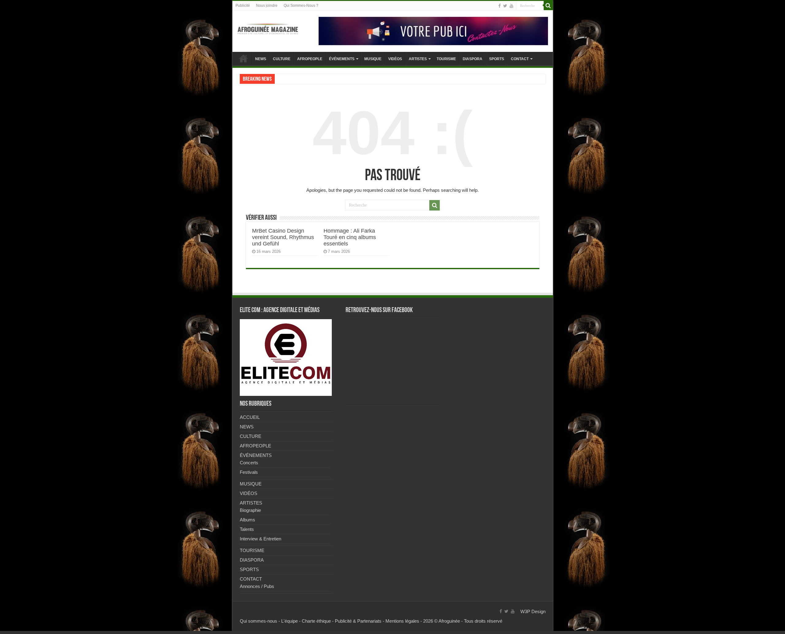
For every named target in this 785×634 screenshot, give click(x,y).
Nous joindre (267, 5)
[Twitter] (505, 6)
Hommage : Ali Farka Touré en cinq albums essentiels (350, 237)
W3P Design (533, 611)
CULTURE (281, 59)
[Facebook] (499, 6)
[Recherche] (548, 5)
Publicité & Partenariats (358, 621)
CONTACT (520, 59)
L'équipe (289, 621)
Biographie (250, 510)
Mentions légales (402, 621)
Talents (247, 529)
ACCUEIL (243, 58)
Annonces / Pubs (257, 586)
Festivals (249, 472)
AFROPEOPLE (309, 59)
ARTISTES (418, 59)
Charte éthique (316, 621)
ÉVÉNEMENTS (341, 59)
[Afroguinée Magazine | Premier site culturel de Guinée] (267, 28)
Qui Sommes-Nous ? (301, 5)
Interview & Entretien (260, 538)
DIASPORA (472, 59)
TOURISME (446, 59)
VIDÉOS (395, 59)
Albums (247, 519)
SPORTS (496, 59)
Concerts (249, 462)
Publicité (243, 5)
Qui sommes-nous (258, 621)
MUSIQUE (372, 59)
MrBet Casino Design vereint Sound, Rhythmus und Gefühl (283, 237)
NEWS (260, 59)
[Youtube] (511, 6)
